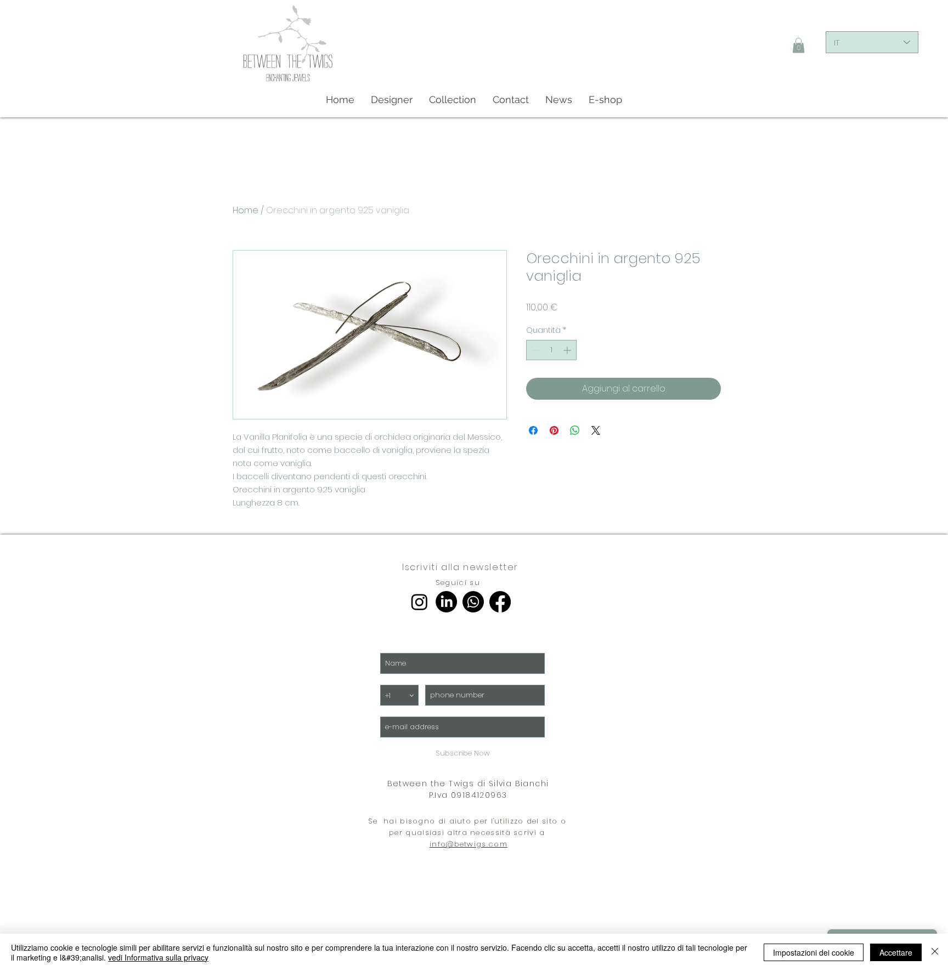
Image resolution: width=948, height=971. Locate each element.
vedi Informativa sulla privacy (158, 957)
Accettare (895, 952)
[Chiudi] (934, 952)
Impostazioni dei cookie (813, 952)
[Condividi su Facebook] (533, 430)
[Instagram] (419, 601)
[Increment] (568, 350)
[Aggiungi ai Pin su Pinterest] (554, 430)
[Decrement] (534, 350)
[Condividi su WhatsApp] (575, 430)
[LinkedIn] (446, 601)
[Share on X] (595, 430)
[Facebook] (500, 601)
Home (245, 210)
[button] (798, 45)
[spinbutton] (551, 350)
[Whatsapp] (473, 601)
